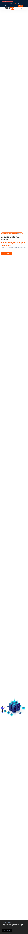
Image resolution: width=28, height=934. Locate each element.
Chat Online (14, 6)
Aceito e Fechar (7, 930)
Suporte (7, 6)
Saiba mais (14, 3)
